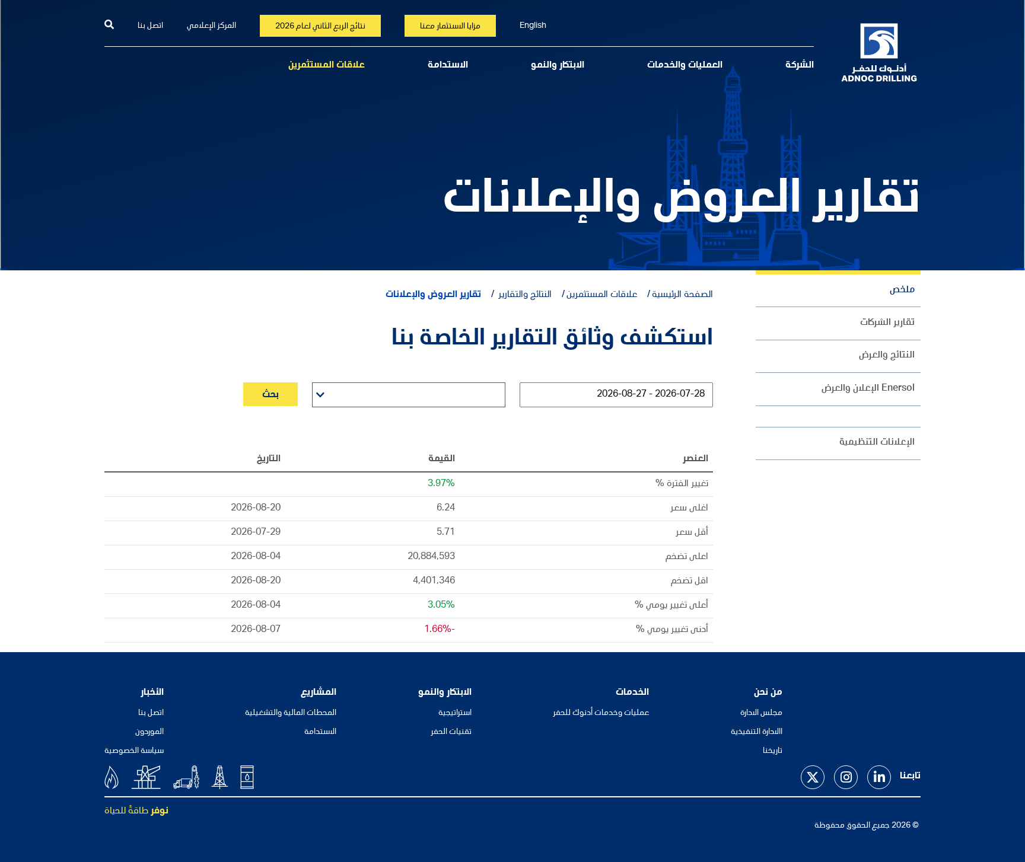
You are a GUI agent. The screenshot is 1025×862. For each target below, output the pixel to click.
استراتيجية (455, 713)
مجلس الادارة (761, 713)
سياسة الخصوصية (134, 751)
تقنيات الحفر (451, 732)
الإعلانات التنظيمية (877, 443)
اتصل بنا (150, 26)
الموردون (149, 732)
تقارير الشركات (887, 323)
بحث (270, 395)
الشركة (799, 66)
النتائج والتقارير (524, 295)
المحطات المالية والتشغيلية (290, 713)
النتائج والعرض (887, 355)
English (533, 26)
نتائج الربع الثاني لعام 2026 (320, 27)
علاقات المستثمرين (326, 66)
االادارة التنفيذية (756, 732)
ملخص (902, 290)
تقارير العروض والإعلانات (433, 295)
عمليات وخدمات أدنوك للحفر (601, 713)
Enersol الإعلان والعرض (868, 389)
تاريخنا (772, 751)
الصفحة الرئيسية (682, 295)
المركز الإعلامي (211, 26)
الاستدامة (448, 66)
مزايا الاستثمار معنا (450, 27)
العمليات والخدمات (684, 66)
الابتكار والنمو (557, 66)
